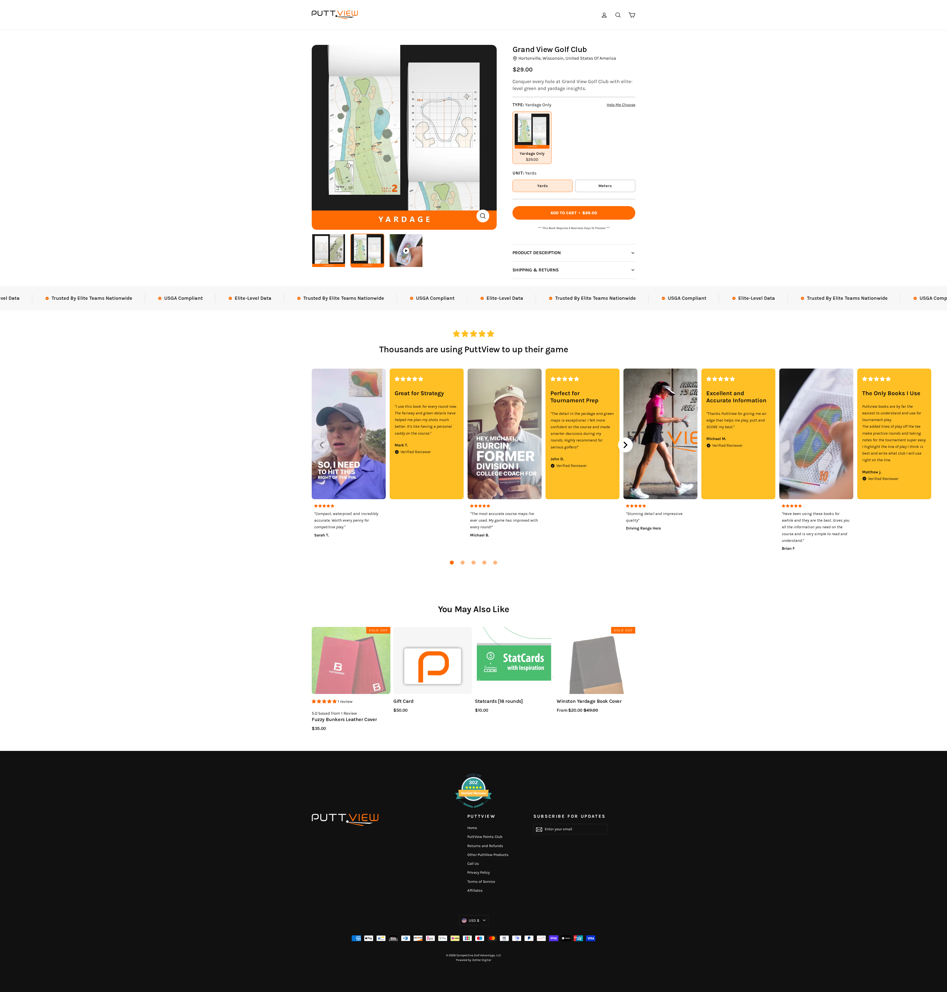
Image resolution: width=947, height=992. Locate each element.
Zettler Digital (481, 960)
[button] (452, 563)
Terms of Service (481, 881)
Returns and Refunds (485, 846)
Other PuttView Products (488, 854)
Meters (605, 185)
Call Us (473, 863)
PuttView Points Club (484, 836)
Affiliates (475, 890)
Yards (542, 185)
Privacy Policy (478, 872)
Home (472, 828)
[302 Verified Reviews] (473, 810)
